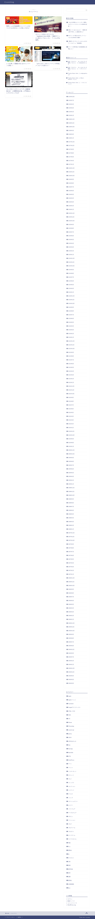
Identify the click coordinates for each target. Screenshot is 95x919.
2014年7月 (71, 277)
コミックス (71, 782)
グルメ (70, 778)
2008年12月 (71, 487)
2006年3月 (71, 611)
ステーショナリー (73, 801)
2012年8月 (71, 356)
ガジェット (71, 775)
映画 (69, 865)
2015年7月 (71, 232)
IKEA (69, 715)
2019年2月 (71, 111)
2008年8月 (71, 502)
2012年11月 (71, 344)
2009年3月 (71, 476)
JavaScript (71, 730)
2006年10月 (71, 585)
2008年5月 (71, 514)
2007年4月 (71, 563)
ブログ (70, 824)
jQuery (70, 733)
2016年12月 (71, 168)
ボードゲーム (71, 835)
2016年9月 (71, 179)
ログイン (70, 899)
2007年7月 (71, 551)
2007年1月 (71, 574)
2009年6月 (71, 469)
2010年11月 (71, 431)
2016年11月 (71, 171)
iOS (69, 718)
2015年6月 (71, 235)
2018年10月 (71, 126)
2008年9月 (71, 499)
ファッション (71, 820)
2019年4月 (71, 104)
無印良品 (70, 869)
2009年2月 (71, 480)
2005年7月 (71, 642)
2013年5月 (71, 322)
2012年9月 (71, 352)
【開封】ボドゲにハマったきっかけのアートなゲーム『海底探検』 (77, 42)
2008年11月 (71, 491)
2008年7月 (71, 506)
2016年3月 (71, 202)
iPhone (70, 722)
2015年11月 (71, 217)
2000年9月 (71, 683)
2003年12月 (71, 668)
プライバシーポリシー (10, 917)
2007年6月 (71, 555)
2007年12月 (71, 532)
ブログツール (71, 827)
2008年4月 (71, 517)
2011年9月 (71, 397)
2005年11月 (71, 626)
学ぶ (69, 846)
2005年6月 (71, 645)
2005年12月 (71, 623)
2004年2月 (71, 660)
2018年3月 (71, 134)
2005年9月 (71, 634)
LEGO (70, 737)
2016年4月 (71, 198)
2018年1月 (71, 138)
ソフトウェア (71, 809)
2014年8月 (71, 273)
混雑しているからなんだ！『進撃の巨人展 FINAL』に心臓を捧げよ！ (77, 30)
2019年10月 (71, 96)
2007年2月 (71, 570)
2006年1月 (71, 619)
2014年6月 (71, 281)
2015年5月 (71, 239)
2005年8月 (71, 638)
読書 (69, 876)
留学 (69, 873)
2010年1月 (71, 446)
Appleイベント (72, 699)
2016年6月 (71, 190)
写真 (69, 842)
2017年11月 (71, 145)
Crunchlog (9, 2)
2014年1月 (71, 292)
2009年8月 (71, 461)
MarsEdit (70, 752)
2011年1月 (71, 427)
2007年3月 (71, 566)
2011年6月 (71, 408)
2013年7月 (71, 314)
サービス (70, 793)
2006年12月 (71, 578)
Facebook (71, 703)
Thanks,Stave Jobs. (73, 73)
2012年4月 (71, 371)
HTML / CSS (71, 711)
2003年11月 (71, 672)
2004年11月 (71, 649)
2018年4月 (71, 130)
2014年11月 (71, 262)
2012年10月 (71, 348)
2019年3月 (71, 108)
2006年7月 (71, 596)
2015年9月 (71, 224)
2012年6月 (71, 363)
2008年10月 (71, 495)
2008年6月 (71, 510)
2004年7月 (71, 657)
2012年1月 (71, 382)
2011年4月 (71, 416)
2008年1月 (71, 529)
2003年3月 (71, 679)
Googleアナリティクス (74, 707)
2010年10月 (71, 435)
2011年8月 (71, 401)
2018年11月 (71, 123)
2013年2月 (71, 333)
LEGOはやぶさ (72, 741)
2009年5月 (71, 472)
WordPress (71, 760)
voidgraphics (82, 62)
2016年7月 (71, 187)
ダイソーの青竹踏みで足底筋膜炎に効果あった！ (77, 47)
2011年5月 (71, 412)
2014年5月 (71, 284)
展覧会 (70, 850)
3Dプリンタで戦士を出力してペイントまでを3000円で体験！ (77, 36)
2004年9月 (71, 653)
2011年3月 (71, 420)
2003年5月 (71, 675)
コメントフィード (72, 903)
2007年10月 (71, 540)
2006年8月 (71, 593)
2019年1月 (71, 115)
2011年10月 (71, 393)
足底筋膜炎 (71, 884)
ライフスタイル (72, 839)
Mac (69, 745)
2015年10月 (71, 220)
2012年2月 (71, 378)
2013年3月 (71, 329)
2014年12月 (71, 258)
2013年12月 (71, 296)
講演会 (70, 880)
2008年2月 (71, 525)
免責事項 (19, 917)
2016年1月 (71, 209)
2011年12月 (71, 386)
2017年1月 (71, 164)
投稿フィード (71, 901)
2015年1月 (71, 254)
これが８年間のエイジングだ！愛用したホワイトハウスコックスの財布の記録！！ (77, 24)
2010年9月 (71, 438)
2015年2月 (71, 250)
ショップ (70, 797)
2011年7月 (71, 405)
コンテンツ (71, 790)
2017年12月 (71, 141)
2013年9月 (71, 307)
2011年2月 (71, 423)
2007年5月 (71, 559)
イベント (70, 767)
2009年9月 (71, 457)
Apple (69, 696)
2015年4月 (71, 243)
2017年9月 (71, 149)
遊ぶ (69, 888)
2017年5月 (71, 156)
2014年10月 (71, 265)
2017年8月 (71, 153)
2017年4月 (71, 160)
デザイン (70, 816)
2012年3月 (71, 375)
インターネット (72, 771)
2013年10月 (71, 303)
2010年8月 (71, 442)
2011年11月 (71, 390)
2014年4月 (71, 288)
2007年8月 (71, 548)
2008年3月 (71, 521)
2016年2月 (71, 205)
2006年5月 (71, 604)
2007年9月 (71, 544)
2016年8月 (71, 183)
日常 (69, 861)
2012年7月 (71, 359)
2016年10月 (71, 175)
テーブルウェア (72, 812)
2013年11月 (71, 299)
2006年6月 (71, 600)
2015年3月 (71, 247)
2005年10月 (71, 630)
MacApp (70, 748)
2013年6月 (71, 318)
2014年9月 (71, 269)
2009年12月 (71, 450)
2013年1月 (71, 337)
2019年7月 (71, 100)
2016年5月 (71, 194)
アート (70, 763)
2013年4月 (71, 326)
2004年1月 (71, 664)
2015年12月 (71, 213)
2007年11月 (71, 536)
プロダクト (71, 831)
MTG (69, 756)
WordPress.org (72, 905)
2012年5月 (71, 367)
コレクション (71, 786)
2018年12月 (71, 119)
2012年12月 (71, 341)
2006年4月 (71, 608)
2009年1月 (71, 484)
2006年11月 (71, 581)
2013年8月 (71, 311)
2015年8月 (71, 228)
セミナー (70, 805)
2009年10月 (71, 454)
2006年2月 (71, 615)
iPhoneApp (71, 726)
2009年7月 (71, 465)
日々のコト (71, 857)
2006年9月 (71, 589)
